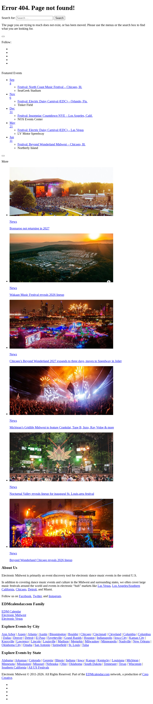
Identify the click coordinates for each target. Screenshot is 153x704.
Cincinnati (99, 634)
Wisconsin (134, 664)
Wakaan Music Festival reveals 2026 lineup (37, 294)
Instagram (55, 596)
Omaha (27, 645)
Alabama (7, 660)
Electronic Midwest (14, 615)
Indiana (70, 660)
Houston (89, 637)
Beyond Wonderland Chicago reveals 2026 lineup (41, 560)
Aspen (22, 634)
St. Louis (74, 645)
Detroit (32, 589)
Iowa (80, 660)
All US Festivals (38, 667)
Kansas (90, 660)
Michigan (132, 660)
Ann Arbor (8, 634)
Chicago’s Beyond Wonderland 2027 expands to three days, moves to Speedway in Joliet (66, 361)
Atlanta (32, 634)
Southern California (14, 667)
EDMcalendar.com (98, 674)
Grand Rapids (73, 637)
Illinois (59, 660)
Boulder (73, 634)
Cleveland (114, 634)
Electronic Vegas (12, 618)
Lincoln (36, 641)
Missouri (38, 664)
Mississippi (24, 664)
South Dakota (93, 664)
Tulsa (85, 645)
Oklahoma (75, 664)
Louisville (49, 641)
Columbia (129, 634)
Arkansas (21, 660)
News (13, 221)
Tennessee (110, 664)
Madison (63, 641)
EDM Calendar (11, 611)
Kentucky (103, 660)
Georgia (48, 660)
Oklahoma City (11, 645)
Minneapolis (109, 641)
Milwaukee (92, 641)
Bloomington (57, 634)
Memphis (77, 641)
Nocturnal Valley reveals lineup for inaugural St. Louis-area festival (52, 493)
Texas (122, 664)
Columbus (144, 634)
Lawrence (22, 641)
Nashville (125, 641)
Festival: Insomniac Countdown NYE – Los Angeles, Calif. (55, 115)
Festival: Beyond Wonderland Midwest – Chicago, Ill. (51, 144)
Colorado (35, 660)
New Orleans (141, 641)
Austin (43, 634)
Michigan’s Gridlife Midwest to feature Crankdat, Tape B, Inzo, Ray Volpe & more (62, 427)
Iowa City (120, 637)
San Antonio (42, 645)
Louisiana (118, 660)
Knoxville (8, 641)
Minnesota (8, 664)
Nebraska (52, 664)
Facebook (25, 596)
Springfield (59, 645)
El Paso (40, 637)
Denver (18, 637)
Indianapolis (104, 637)
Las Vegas (104, 585)
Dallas (7, 637)
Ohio (63, 664)
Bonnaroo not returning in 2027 (29, 228)
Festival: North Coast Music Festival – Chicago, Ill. (50, 87)
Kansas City (136, 637)
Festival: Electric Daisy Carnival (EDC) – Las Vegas (51, 130)
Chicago (21, 589)
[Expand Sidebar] (3, 36)
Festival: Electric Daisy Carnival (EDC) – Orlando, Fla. (52, 101)
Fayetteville (54, 637)
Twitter (37, 596)
